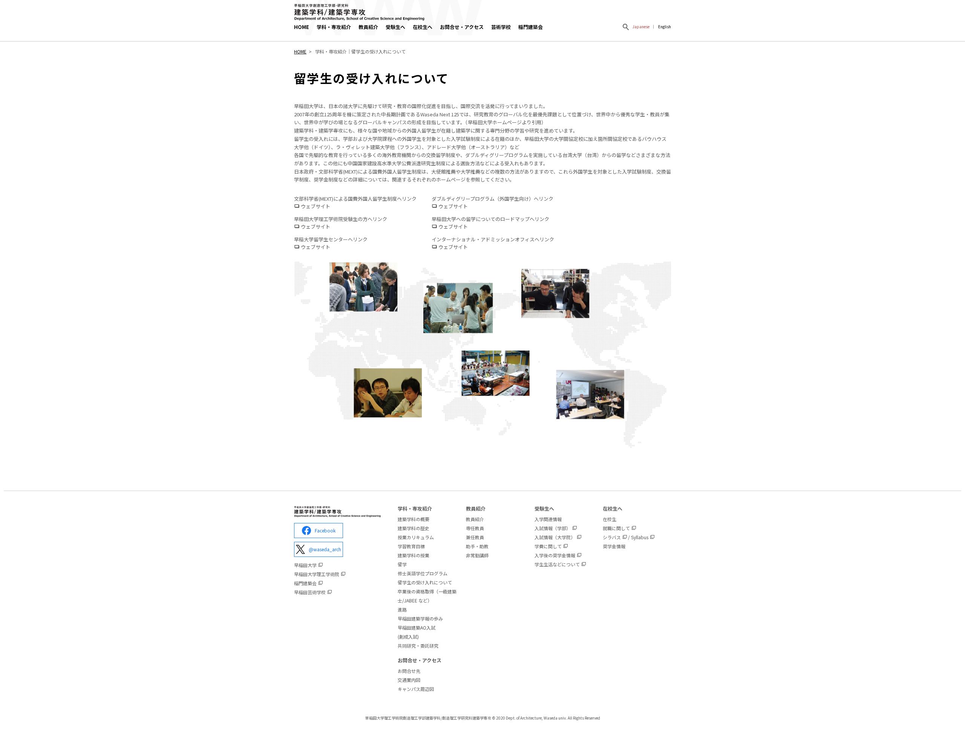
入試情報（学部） (553, 528)
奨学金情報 (614, 546)
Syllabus (639, 537)
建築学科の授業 (413, 555)
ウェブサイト (315, 206)
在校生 (609, 519)
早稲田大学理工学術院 (316, 574)
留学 (402, 564)
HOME (301, 26)
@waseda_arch (325, 549)
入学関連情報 (548, 519)
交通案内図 (409, 680)
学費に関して (548, 546)
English (664, 26)
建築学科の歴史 (413, 528)
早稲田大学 (305, 565)
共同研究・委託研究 (418, 645)
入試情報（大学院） (555, 537)
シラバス (612, 537)
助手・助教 (477, 546)
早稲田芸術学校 (310, 592)
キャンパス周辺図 (416, 689)
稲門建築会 (530, 26)
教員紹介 (475, 519)
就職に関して (616, 528)
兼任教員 (475, 537)
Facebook (325, 530)
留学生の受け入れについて (425, 582)
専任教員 (475, 528)
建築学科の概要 (413, 519)
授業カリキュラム (416, 537)
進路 (402, 609)
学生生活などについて (557, 564)
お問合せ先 (409, 671)
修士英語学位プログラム (422, 573)
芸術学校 (501, 26)
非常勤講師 (477, 555)
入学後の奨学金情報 (555, 555)
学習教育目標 (411, 546)
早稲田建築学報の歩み (420, 618)
